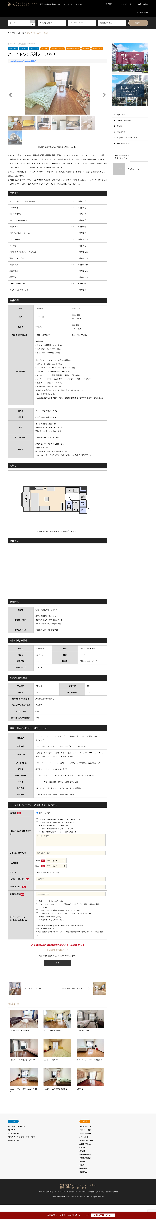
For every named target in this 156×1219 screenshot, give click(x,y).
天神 (23, 49)
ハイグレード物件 (85, 1133)
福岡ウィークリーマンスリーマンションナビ (75, 1197)
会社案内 (91, 1192)
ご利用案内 (108, 4)
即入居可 (45, 49)
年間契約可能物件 (73, 49)
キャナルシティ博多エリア (127, 138)
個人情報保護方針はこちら (57, 950)
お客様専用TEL (142, 12)
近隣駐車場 (83, 1168)
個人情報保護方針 (112, 1192)
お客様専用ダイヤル (103, 1215)
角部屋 (81, 1165)
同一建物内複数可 (57, 49)
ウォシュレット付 (85, 1126)
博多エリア (121, 132)
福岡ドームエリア (124, 143)
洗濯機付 (86, 49)
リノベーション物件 (86, 1140)
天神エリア (34, 49)
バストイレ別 (83, 1137)
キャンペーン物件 (85, 1130)
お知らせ (50, 1192)
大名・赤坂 (13, 49)
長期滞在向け (97, 49)
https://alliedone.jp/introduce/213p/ (22, 61)
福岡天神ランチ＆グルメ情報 (76, 1192)
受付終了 (82, 1151)
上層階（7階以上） (85, 1144)
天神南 (119, 126)
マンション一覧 (125, 4)
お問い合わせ (143, 4)
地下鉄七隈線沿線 (124, 120)
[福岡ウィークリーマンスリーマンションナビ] (78, 1188)
